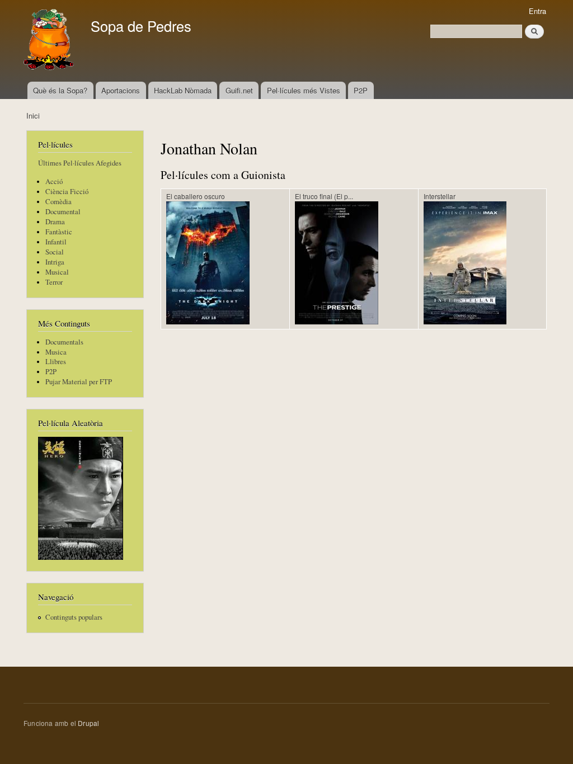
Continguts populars (73, 617)
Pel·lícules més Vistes (303, 90)
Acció (54, 181)
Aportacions (120, 90)
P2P (361, 90)
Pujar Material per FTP (78, 381)
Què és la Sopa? (60, 90)
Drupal (88, 723)
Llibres (55, 361)
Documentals (64, 342)
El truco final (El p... (324, 196)
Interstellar (439, 196)
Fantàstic (58, 232)
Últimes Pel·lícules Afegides (79, 163)
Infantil (56, 242)
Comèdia (58, 201)
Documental (63, 211)
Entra (537, 11)
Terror (54, 282)
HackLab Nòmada (183, 90)
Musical (57, 272)
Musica (56, 352)
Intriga (54, 262)
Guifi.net (239, 90)
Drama (55, 222)
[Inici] (50, 41)
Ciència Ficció (66, 191)
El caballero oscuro (195, 196)
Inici (33, 115)
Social (54, 252)
